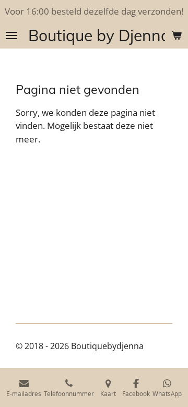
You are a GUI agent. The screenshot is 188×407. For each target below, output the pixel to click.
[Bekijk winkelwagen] (176, 35)
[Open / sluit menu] (11, 35)
